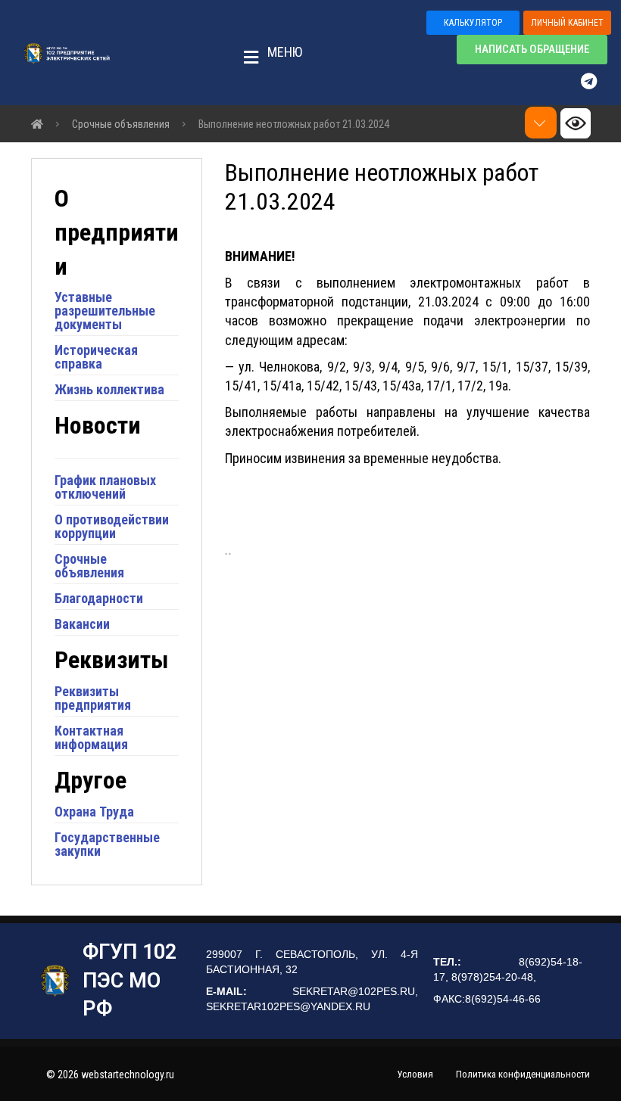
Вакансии (82, 624)
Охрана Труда (94, 812)
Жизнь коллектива (109, 389)
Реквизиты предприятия (93, 698)
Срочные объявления (89, 565)
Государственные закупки (107, 844)
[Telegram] (596, 81)
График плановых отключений (105, 487)
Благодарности (99, 598)
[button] (268, 53)
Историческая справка (96, 357)
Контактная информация (91, 737)
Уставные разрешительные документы (105, 310)
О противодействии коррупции (112, 526)
